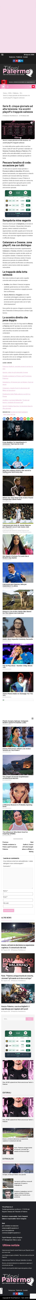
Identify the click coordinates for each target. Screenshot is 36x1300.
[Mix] (24, 418)
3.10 (14, 200)
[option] (18, 1074)
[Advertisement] (18, 35)
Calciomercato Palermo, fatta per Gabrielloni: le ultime (17, 1260)
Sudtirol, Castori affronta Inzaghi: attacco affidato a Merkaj (27, 846)
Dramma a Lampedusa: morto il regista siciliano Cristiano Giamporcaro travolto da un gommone (23, 1194)
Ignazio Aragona (17, 1237)
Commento (7, 866)
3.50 (10, 200)
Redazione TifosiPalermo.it (11, 115)
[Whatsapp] (28, 418)
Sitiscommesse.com (17, 1053)
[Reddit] (11, 418)
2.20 (17, 205)
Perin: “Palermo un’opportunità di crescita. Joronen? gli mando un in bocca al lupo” (23, 1149)
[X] (7, 418)
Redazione (12, 57)
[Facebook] (4, 418)
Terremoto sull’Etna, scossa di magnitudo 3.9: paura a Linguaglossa (23, 1183)
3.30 (10, 205)
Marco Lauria (17, 1240)
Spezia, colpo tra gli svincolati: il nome (15, 372)
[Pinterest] (17, 418)
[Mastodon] (21, 418)
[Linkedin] (14, 418)
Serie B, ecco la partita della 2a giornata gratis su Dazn (17, 1268)
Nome (5, 891)
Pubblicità (19, 57)
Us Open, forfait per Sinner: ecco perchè (14, 1174)
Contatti (25, 57)
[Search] (30, 86)
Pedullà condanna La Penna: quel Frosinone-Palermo (10, 845)
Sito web (6, 903)
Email (5, 897)
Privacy (1, 1292)
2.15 (17, 200)
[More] (31, 418)
